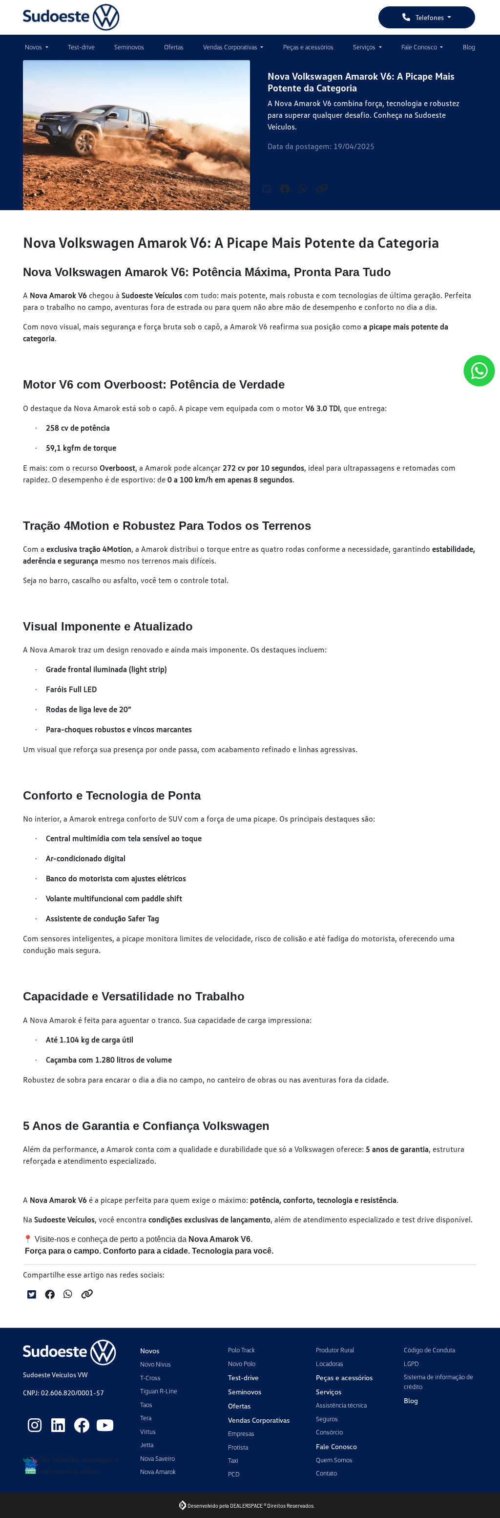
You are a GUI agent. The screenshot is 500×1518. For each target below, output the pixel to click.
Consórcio (329, 1432)
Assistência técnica (341, 1405)
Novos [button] (34, 47)
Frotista (238, 1447)
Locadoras (329, 1363)
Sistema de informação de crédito (438, 1381)
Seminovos (129, 47)
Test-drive (81, 47)
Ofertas (174, 47)
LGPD (411, 1363)
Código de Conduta (429, 1350)
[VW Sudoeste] (71, 17)
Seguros (327, 1419)
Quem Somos (334, 1460)
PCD (234, 1474)
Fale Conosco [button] (419, 47)
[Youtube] (105, 1425)
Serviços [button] (365, 47)
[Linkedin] (58, 1425)
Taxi (233, 1460)
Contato (326, 1473)
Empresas (241, 1433)
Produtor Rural (335, 1350)
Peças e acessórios (308, 47)
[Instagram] (34, 1425)
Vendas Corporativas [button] (231, 47)
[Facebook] (81, 1425)
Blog (469, 47)
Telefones (429, 17)
